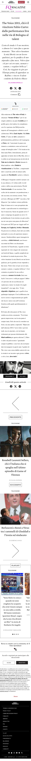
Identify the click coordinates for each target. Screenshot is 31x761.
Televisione (18, 11)
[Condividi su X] (15, 88)
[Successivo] (15, 552)
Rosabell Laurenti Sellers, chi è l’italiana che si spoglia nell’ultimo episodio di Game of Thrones (15, 467)
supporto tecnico (4, 691)
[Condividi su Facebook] (11, 88)
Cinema (25, 11)
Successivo (15, 485)
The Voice (23, 376)
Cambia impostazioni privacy (10, 713)
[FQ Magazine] (15, 7)
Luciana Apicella (16, 82)
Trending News (5, 11)
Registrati (22, 662)
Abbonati (21, 2)
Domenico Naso (16, 540)
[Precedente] (15, 405)
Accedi (9, 662)
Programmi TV (9, 376)
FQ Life (12, 11)
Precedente (15, 417)
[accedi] (28, 2)
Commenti (14, 94)
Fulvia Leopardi (16, 480)
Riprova (16, 696)
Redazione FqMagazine (13, 630)
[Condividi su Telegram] (20, 88)
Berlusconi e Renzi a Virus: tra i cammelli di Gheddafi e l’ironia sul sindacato (15, 531)
